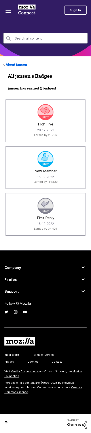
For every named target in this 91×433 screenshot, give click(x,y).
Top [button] (6, 422)
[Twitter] (6, 312)
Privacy (9, 361)
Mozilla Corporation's (25, 371)
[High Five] (45, 112)
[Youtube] (25, 312)
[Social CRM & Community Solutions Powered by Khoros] (77, 423)
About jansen (16, 64)
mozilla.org (11, 354)
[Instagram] (16, 312)
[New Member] (45, 159)
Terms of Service (43, 354)
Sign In (75, 10)
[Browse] (8, 11)
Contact (57, 361)
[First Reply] (45, 206)
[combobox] (45, 38)
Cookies (32, 361)
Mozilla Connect (27, 10)
